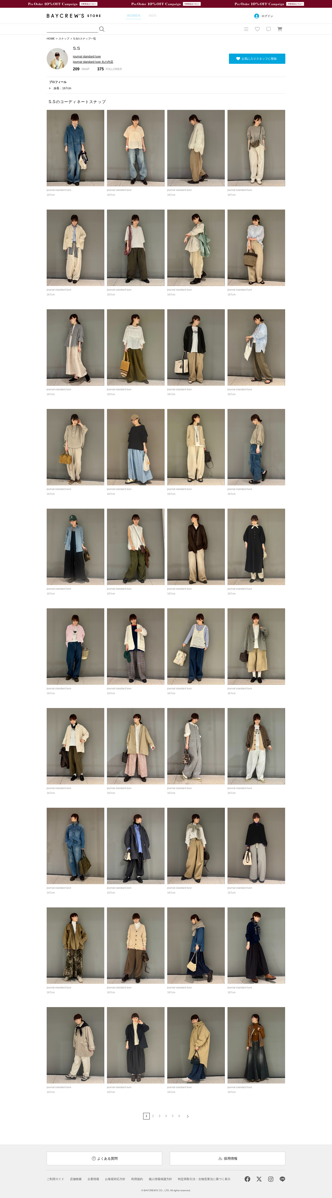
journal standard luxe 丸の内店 (93, 62)
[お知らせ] (268, 29)
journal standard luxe (87, 56)
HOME (51, 38)
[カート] (279, 29)
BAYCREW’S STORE (77, 16)
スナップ (64, 38)
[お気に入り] (257, 29)
